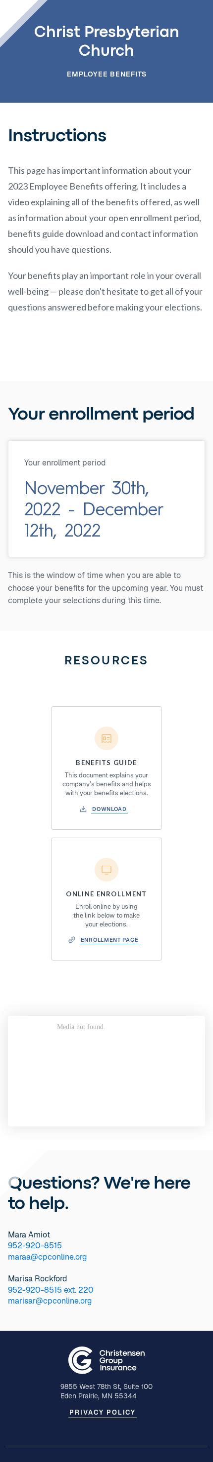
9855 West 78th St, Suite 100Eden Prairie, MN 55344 (106, 1391)
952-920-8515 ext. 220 (51, 1290)
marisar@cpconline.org (50, 1301)
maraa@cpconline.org (47, 1257)
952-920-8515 (35, 1245)
